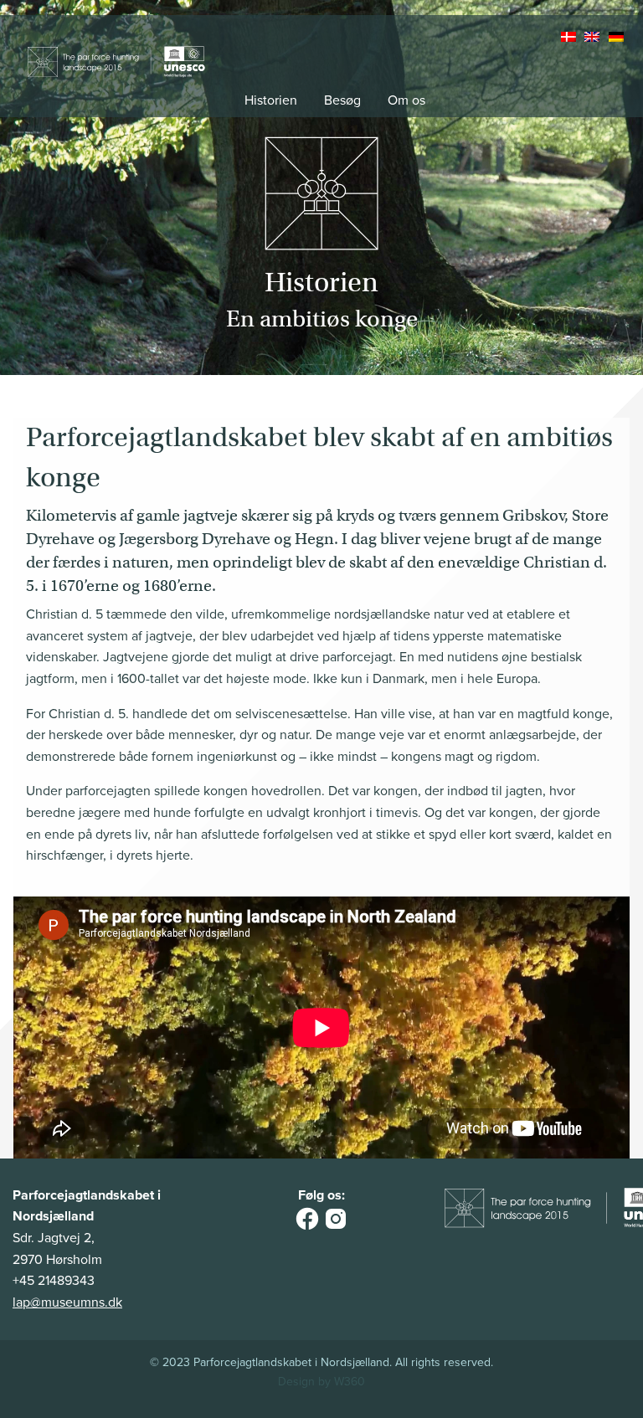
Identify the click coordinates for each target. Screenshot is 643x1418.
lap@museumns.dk (67, 1302)
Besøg (342, 100)
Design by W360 (321, 1381)
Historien (270, 100)
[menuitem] (570, 37)
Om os (406, 100)
